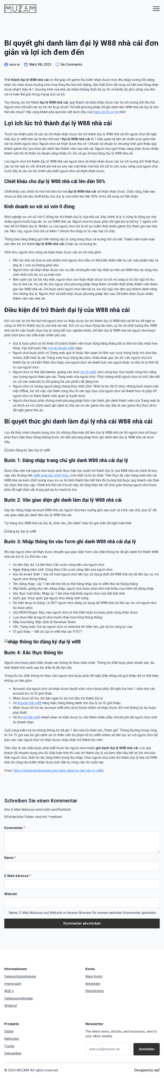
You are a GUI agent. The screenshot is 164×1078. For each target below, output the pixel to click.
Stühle (9, 1031)
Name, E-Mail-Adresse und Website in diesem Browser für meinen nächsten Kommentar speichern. (83, 913)
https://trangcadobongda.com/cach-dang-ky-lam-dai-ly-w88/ (58, 771)
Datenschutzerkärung (20, 976)
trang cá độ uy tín (106, 112)
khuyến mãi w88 (29, 703)
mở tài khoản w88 (61, 348)
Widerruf (10, 1006)
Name (10, 858)
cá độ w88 (88, 372)
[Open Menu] (156, 8)
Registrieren (94, 991)
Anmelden (92, 984)
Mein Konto (93, 976)
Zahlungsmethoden (18, 998)
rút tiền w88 (31, 717)
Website (10, 894)
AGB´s (9, 991)
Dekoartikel (12, 1053)
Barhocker (11, 1039)
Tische (9, 1046)
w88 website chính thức (51, 475)
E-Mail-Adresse (17, 876)
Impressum (12, 984)
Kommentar (14, 828)
